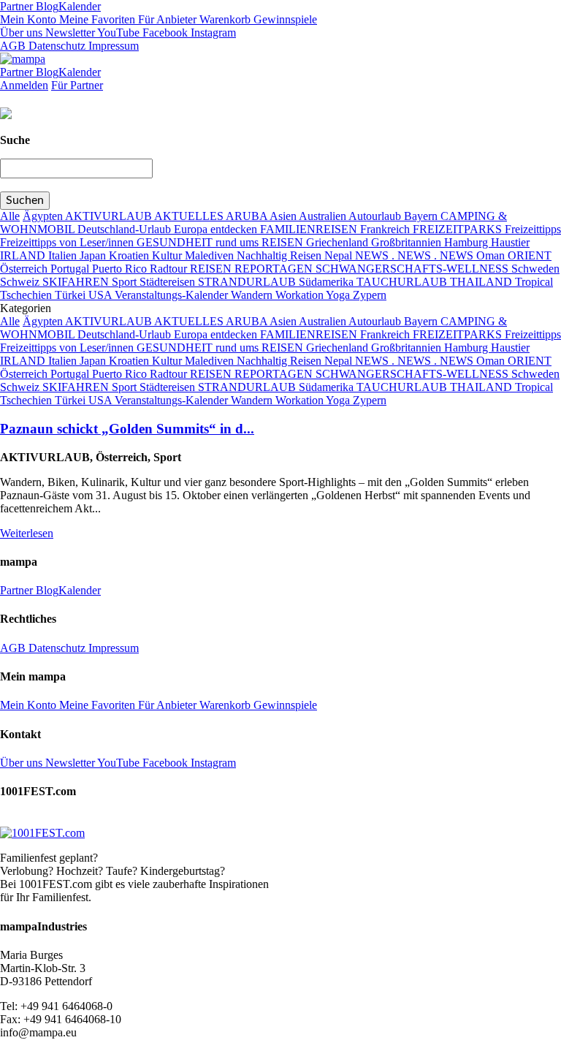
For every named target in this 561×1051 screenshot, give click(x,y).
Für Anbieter (165, 19)
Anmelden (24, 85)
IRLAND (24, 255)
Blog (45, 6)
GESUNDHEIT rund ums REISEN (221, 242)
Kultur (168, 255)
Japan (94, 255)
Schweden (535, 268)
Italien (64, 255)
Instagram (212, 32)
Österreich (25, 268)
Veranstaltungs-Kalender (173, 295)
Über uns (21, 32)
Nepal (339, 255)
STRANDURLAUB (248, 282)
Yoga (339, 295)
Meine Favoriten (95, 19)
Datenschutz (55, 45)
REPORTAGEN (275, 268)
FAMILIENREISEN (310, 229)
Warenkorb (223, 19)
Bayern (422, 216)
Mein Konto (28, 19)
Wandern (253, 295)
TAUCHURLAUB (403, 282)
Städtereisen (169, 282)
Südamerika (327, 282)
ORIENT (530, 255)
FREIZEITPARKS (459, 229)
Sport (126, 282)
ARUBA (248, 216)
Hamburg (467, 242)
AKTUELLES (190, 216)
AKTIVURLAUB (109, 216)
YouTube (117, 32)
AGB (13, 45)
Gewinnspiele (284, 19)
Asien (284, 216)
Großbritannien (407, 242)
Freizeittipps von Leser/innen (68, 242)
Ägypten (44, 216)
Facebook (164, 32)
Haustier (510, 242)
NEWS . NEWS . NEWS (415, 255)
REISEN (212, 268)
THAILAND (482, 282)
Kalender (79, 6)
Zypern (369, 295)
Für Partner (77, 85)
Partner (16, 6)
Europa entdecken (217, 229)
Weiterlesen (26, 533)
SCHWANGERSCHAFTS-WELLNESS (413, 268)
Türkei (71, 295)
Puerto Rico (121, 268)
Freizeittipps (533, 229)
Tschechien (27, 295)
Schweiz (21, 282)
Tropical (534, 282)
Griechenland (338, 242)
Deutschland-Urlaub (125, 229)
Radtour (170, 268)
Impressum (112, 45)
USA (101, 295)
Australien (323, 216)
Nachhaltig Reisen (280, 255)
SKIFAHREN (77, 282)
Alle (10, 216)
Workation (300, 295)
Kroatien (130, 255)
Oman (492, 255)
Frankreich (386, 229)
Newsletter (68, 32)
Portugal (71, 268)
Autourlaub (376, 216)
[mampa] (22, 59)
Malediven (211, 255)
